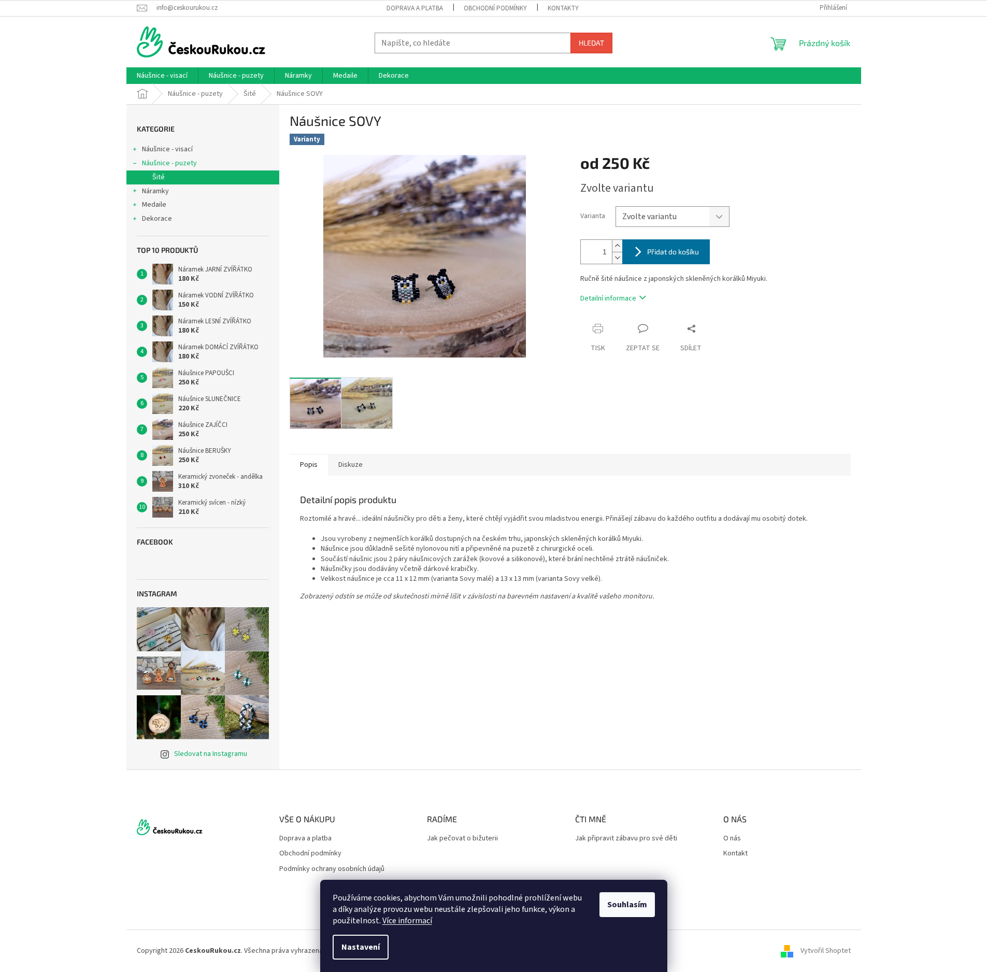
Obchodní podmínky (495, 8)
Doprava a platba (415, 8)
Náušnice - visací (167, 149)
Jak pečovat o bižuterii (462, 839)
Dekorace (157, 218)
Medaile (154, 204)
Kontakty (563, 8)
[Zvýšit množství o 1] (617, 246)
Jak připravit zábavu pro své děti (626, 839)
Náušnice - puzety (169, 163)
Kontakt (735, 854)
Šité (158, 177)
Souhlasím (627, 904)
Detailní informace (608, 298)
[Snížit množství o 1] (617, 258)
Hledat (591, 42)
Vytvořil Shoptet (825, 951)
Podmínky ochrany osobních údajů (331, 869)
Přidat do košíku (673, 251)
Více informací (407, 920)
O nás (732, 839)
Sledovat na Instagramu (210, 754)
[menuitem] (162, 75)
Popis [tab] (309, 465)
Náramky (155, 191)
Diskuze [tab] (350, 465)
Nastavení (360, 947)
